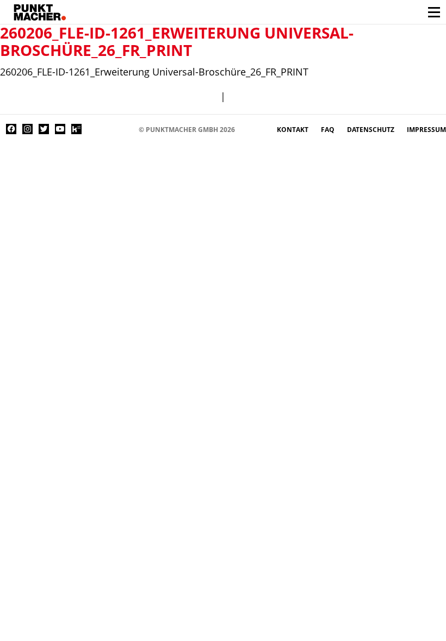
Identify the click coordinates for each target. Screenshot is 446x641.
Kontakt (293, 129)
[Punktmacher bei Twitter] (44, 129)
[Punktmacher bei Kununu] (76, 129)
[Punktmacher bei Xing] (93, 129)
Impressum (426, 129)
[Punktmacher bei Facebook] (11, 129)
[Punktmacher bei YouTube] (60, 129)
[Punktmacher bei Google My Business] (125, 129)
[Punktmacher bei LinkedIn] (109, 129)
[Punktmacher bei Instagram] (27, 129)
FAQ (328, 129)
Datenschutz (371, 129)
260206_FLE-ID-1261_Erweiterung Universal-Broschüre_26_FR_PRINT (177, 41)
